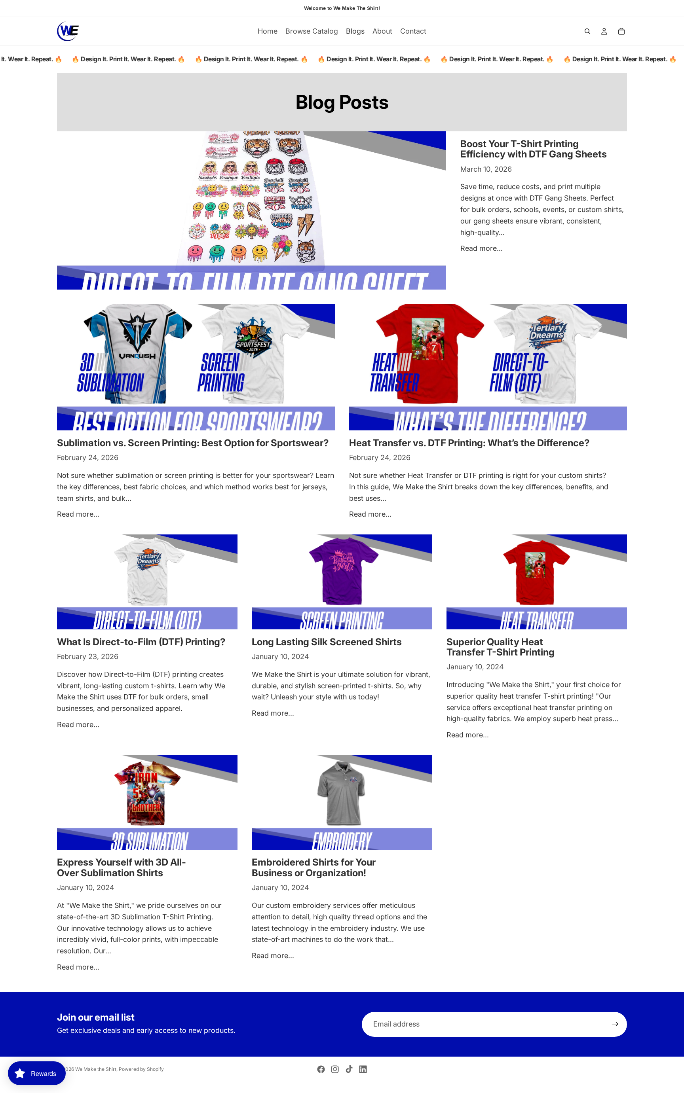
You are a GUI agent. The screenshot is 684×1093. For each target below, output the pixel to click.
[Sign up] (615, 1024)
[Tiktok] (349, 1069)
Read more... (481, 248)
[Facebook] (321, 1069)
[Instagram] (335, 1069)
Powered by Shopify (141, 1069)
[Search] (587, 31)
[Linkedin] (363, 1069)
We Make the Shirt (95, 1069)
